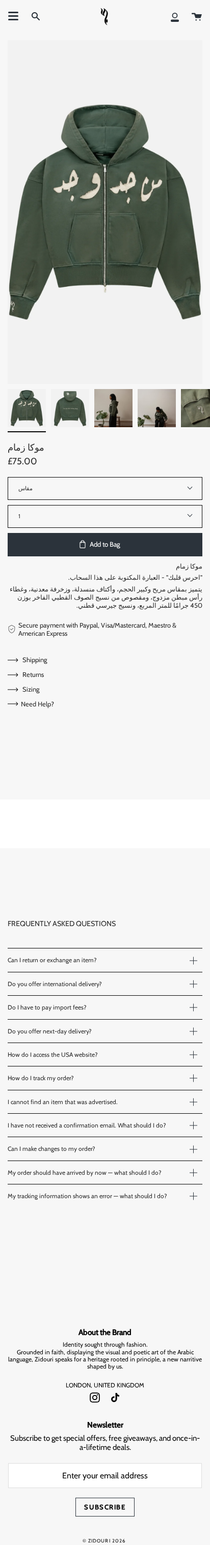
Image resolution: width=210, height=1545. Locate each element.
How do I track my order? (41, 1078)
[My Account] (174, 16)
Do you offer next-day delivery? (50, 1031)
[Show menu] (13, 16)
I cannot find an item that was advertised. (63, 1102)
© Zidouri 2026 (104, 1540)
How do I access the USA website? (53, 1054)
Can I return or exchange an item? (52, 960)
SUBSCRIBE (104, 1507)
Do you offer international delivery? (55, 984)
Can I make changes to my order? (51, 1148)
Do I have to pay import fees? (47, 1007)
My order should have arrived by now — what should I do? (85, 1172)
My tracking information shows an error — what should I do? (87, 1196)
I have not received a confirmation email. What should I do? (87, 1125)
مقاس (25, 488)
